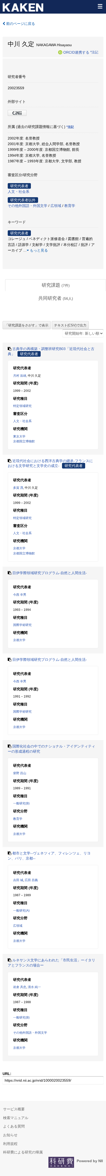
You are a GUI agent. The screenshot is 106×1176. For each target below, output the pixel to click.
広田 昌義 (31, 880)
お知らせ (10, 1135)
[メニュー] (99, 6)
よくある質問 (14, 1126)
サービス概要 (14, 1109)
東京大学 (19, 436)
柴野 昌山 (19, 773)
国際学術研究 (22, 625)
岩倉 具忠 (19, 987)
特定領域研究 (22, 406)
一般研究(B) (21, 803)
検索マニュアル (15, 1118)
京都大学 (19, 548)
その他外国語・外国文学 (27, 206)
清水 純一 (34, 987)
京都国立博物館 (24, 441)
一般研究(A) (21, 910)
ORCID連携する (76, 52)
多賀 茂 (18, 488)
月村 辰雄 (19, 375)
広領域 (55, 206)
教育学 (69, 206)
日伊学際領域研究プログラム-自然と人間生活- (49, 573)
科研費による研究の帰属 (23, 1152)
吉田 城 (18, 880)
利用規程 (10, 1144)
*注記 (94, 52)
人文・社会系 (18, 192)
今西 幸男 (19, 594)
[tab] (55, 285)
